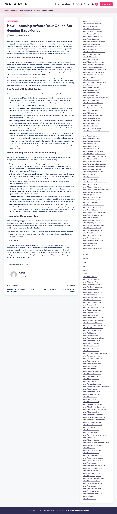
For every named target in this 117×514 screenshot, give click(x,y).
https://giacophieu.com (91, 432)
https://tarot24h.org (90, 463)
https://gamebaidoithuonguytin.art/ (95, 98)
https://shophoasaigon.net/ (93, 202)
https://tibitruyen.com (90, 471)
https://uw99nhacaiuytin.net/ (93, 72)
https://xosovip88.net (90, 290)
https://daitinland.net (90, 427)
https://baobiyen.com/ (91, 146)
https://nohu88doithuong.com (93, 307)
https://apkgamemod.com (92, 394)
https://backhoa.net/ (90, 144)
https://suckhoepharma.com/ (93, 205)
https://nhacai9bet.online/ (92, 128)
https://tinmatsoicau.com (92, 300)
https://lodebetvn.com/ (91, 121)
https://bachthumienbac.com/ (93, 62)
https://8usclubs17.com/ (91, 26)
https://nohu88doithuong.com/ (94, 52)
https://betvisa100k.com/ (92, 159)
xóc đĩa (85, 255)
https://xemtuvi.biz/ (90, 243)
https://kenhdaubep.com (91, 440)
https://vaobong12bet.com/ (93, 67)
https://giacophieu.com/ (91, 179)
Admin (22, 272)
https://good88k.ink (90, 366)
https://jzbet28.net (89, 369)
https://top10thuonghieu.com (93, 478)
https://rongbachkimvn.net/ (93, 36)
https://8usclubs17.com (91, 282)
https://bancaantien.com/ (92, 47)
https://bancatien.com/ (91, 59)
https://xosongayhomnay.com (93, 320)
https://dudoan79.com (91, 346)
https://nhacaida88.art (91, 348)
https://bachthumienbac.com (93, 318)
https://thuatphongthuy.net (92, 468)
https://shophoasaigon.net (92, 455)
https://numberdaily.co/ (91, 200)
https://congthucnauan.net (92, 425)
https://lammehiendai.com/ (92, 192)
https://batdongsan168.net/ (93, 151)
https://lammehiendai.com (92, 445)
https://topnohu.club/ (90, 49)
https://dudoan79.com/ (91, 90)
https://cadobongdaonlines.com (94, 325)
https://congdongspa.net (92, 422)
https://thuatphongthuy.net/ (93, 215)
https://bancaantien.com (92, 302)
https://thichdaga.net (90, 295)
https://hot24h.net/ (90, 184)
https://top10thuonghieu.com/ (93, 225)
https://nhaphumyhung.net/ (92, 197)
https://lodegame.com (91, 379)
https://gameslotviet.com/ (92, 108)
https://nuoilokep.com (90, 389)
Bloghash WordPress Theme (78, 510)
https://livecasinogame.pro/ (93, 116)
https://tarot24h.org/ (90, 210)
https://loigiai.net (89, 448)
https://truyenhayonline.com (93, 483)
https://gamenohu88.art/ (92, 105)
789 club (86, 262)
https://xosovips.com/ (91, 80)
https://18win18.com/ (90, 21)
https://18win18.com (90, 277)
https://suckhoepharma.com (93, 458)
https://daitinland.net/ (91, 174)
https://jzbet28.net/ (90, 113)
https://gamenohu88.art (91, 361)
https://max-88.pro (90, 381)
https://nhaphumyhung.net (92, 450)
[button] (106, 4)
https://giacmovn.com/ (91, 177)
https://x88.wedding (90, 313)
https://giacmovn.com (91, 430)
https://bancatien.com (91, 315)
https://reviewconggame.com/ (94, 42)
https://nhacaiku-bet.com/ (92, 100)
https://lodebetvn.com (91, 376)
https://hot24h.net (89, 438)
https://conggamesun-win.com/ (94, 82)
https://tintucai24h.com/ (92, 220)
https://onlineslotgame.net (92, 287)
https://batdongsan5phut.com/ (94, 154)
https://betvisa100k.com (91, 412)
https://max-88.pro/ (90, 126)
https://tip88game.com (91, 343)
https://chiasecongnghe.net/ (93, 161)
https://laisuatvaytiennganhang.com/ (96, 190)
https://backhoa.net (90, 397)
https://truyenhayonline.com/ (93, 230)
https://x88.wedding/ (90, 57)
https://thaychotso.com (91, 392)
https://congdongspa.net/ (92, 169)
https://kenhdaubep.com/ (92, 187)
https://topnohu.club (90, 305)
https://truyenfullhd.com (91, 481)
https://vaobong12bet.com (92, 323)
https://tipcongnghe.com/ (92, 223)
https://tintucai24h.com (91, 473)
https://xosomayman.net (92, 310)
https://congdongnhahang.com (94, 420)
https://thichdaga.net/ (91, 39)
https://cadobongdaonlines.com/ (95, 70)
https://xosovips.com (90, 336)
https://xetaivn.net (89, 499)
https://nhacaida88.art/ (91, 93)
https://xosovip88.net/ (91, 34)
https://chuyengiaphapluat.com (94, 417)
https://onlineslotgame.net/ (93, 31)
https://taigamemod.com (92, 460)
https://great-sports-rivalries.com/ (95, 182)
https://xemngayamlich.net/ (93, 241)
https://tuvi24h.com (90, 486)
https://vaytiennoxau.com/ (92, 235)
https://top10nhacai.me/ (91, 29)
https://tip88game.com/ (91, 87)
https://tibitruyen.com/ (91, 218)
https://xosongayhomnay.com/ (94, 65)
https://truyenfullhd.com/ (92, 228)
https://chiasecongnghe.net (93, 415)
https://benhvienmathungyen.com (95, 409)
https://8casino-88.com (91, 279)
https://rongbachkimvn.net (92, 292)
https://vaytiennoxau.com (92, 489)
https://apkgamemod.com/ (92, 141)
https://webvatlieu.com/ (91, 238)
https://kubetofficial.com (92, 374)
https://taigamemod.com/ (92, 207)
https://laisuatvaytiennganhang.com (96, 443)
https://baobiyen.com (90, 399)
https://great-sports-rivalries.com (95, 435)
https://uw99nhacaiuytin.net (93, 328)
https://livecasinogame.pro (92, 371)
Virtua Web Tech (16, 4)
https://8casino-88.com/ (92, 24)
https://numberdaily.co (91, 453)
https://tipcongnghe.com (92, 476)
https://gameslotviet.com (92, 364)
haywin (85, 259)
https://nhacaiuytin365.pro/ (93, 75)
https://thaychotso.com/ (92, 138)
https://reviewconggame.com (93, 297)
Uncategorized (13, 21)
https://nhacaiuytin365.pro (92, 330)
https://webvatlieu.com (91, 491)
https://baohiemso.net (91, 402)
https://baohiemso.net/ (91, 149)
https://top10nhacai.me (91, 285)
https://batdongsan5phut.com (94, 407)
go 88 (85, 270)
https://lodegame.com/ (91, 123)
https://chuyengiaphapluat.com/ (94, 164)
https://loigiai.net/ (89, 195)
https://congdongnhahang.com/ (94, 167)
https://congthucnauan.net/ (93, 172)
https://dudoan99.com (91, 351)
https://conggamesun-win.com (94, 338)
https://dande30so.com (91, 341)
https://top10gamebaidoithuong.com (96, 387)
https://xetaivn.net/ (90, 246)
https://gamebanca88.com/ (93, 103)
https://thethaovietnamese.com (94, 466)
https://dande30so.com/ (92, 85)
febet (85, 273)
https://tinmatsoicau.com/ (92, 44)
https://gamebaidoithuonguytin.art (95, 353)
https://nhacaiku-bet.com (92, 356)
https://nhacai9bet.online (92, 384)
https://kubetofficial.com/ (92, 118)
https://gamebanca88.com (92, 358)
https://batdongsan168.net (92, 404)
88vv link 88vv (42, 44)
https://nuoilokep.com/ (91, 136)
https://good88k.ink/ (90, 110)
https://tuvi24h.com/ (90, 233)
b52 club (86, 266)
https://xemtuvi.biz (89, 496)
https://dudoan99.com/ (91, 95)
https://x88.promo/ (90, 77)
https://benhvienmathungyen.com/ (95, 156)
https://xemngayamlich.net (92, 494)
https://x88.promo (89, 333)
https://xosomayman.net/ (92, 54)
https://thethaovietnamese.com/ (94, 212)
